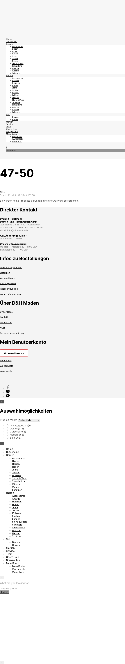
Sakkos (15, 95)
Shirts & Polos (18, 100)
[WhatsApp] (8, 396)
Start (3, 195)
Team (8, 126)
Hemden (16, 83)
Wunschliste (17, 139)
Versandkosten (8, 278)
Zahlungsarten (8, 283)
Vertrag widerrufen (14, 353)
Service (9, 124)
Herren (9, 75)
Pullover (15, 61)
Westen (15, 70)
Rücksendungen (9, 288)
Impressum (6, 322)
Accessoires (17, 46)
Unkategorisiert (20, 425)
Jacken (15, 58)
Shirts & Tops (17, 63)
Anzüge (15, 80)
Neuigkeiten (12, 131)
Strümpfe (16, 102)
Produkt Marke (8, 419)
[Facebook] (8, 388)
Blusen (15, 51)
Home (9, 39)
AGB (2, 327)
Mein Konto (11, 134)
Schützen (16, 73)
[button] (6, 145)
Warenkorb (17, 141)
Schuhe (15, 97)
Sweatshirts (17, 66)
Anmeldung (6, 360)
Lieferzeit (5, 272)
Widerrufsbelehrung (11, 293)
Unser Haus (11, 129)
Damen (9, 44)
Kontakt (4, 317)
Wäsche (15, 68)
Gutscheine (11, 41)
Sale (8, 114)
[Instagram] (8, 392)
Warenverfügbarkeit (11, 267)
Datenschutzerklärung (12, 333)
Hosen (15, 53)
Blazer (15, 49)
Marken (9, 122)
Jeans (14, 56)
